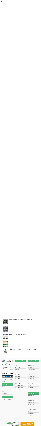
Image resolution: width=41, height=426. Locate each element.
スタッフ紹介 (4, 393)
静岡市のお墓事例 (18, 374)
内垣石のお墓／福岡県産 (19, 389)
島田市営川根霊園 (31, 406)
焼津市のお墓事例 (18, 376)
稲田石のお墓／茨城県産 (19, 387)
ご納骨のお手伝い (31, 365)
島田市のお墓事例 (18, 378)
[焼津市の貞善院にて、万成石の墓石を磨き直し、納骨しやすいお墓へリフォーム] (5, 329)
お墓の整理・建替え (31, 376)
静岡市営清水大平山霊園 (32, 402)
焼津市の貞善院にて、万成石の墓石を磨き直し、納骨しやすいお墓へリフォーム (22, 327)
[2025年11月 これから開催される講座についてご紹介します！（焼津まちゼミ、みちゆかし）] (5, 344)
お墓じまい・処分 (31, 389)
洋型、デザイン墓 (18, 365)
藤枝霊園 (29, 411)
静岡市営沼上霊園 (31, 395)
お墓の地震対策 (30, 387)
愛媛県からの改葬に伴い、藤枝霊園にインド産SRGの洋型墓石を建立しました (22, 319)
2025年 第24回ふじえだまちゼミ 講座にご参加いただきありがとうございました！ (23, 350)
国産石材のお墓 (17, 369)
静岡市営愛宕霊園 (31, 397)
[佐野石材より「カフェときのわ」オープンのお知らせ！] (5, 336)
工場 (3, 391)
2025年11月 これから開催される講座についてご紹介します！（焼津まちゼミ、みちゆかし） (23, 343)
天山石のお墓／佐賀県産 (19, 385)
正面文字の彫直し (31, 374)
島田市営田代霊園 (31, 404)
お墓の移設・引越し (31, 378)
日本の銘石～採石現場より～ (7, 399)
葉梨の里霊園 (30, 413)
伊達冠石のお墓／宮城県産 (19, 383)
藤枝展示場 (4, 386)
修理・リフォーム (31, 367)
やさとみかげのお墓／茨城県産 (20, 392)
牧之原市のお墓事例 (18, 380)
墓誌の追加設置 (30, 383)
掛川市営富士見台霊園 (32, 409)
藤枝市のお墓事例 (18, 371)
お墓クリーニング (31, 371)
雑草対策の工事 (30, 385)
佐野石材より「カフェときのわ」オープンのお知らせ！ (18, 334)
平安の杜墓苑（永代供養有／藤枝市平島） (33, 416)
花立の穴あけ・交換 (31, 369)
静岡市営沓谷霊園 (31, 400)
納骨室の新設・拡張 (31, 380)
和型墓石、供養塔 (18, 367)
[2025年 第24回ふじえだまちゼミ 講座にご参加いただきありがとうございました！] (5, 351)
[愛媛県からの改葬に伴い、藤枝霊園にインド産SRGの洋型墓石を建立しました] (5, 321)
